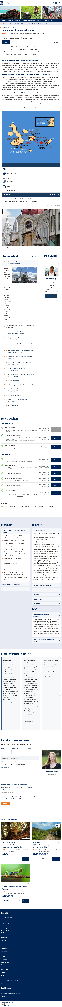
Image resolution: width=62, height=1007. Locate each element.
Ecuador (25, 20)
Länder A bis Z (5, 948)
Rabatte (3, 956)
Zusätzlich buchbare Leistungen (11, 584)
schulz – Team (4, 977)
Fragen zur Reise (42, 23)
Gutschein (4, 964)
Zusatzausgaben (6, 588)
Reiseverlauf (10, 23)
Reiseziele (10, 20)
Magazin (3, 940)
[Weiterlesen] (31, 719)
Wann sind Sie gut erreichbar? (5, 788)
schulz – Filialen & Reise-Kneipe (9, 980)
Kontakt (3, 972)
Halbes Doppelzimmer (7, 954)
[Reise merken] (54, 42)
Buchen (56, 438)
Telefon (30, 787)
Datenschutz (4, 996)
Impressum (4, 990)
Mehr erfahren (51, 296)
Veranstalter (36, 603)
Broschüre (4, 945)
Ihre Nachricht (5, 767)
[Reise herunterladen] (59, 42)
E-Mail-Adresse (20, 787)
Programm (36, 594)
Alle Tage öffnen (34, 256)
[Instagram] (8, 1005)
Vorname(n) (14, 748)
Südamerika (18, 20)
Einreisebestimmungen (39, 530)
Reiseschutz (4, 959)
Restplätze (4, 951)
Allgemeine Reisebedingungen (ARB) (10, 993)
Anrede (3, 748)
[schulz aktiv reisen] (5, 3)
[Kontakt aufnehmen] (56, 3)
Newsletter (4, 943)
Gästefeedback (5, 962)
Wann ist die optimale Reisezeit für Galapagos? (42, 615)
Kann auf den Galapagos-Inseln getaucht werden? (44, 640)
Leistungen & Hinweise (31, 23)
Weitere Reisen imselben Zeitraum (55, 429)
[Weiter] (59, 693)
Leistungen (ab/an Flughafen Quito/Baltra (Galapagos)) (13, 531)
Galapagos (32, 20)
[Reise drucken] (57, 42)
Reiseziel (3, 755)
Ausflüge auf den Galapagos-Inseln (42, 585)
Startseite (3, 20)
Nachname (29, 748)
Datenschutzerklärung (14, 796)
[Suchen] (53, 3)
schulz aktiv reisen (10, 1002)
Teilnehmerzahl (37, 599)
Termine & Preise (19, 23)
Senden (5, 803)
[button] (3, 1003)
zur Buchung (6, 42)
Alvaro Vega (20, 496)
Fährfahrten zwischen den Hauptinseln (43, 590)
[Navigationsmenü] (60, 3)
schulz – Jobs (4, 983)
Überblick (3, 23)
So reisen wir (4, 975)
